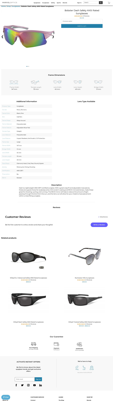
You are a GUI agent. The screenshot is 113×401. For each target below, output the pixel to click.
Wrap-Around (21, 120)
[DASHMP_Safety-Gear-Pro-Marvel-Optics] (30, 36)
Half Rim (19, 117)
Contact (33, 400)
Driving (26, 167)
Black (18, 113)
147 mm (19, 145)
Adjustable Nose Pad (23, 127)
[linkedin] (40, 385)
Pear (32, 163)
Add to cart (81, 26)
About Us (5, 400)
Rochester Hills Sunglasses (84, 278)
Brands (89, 400)
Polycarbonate (21, 124)
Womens (23, 110)
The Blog (61, 400)
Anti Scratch (31, 138)
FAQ (77, 369)
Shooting (32, 167)
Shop (9, 6)
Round (36, 163)
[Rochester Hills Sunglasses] (84, 247)
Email (92, 369)
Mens (18, 110)
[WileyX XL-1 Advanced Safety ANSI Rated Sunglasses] (28, 245)
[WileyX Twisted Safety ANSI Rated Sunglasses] (84, 288)
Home (3, 6)
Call (84, 369)
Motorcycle (20, 167)
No (18, 174)
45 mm (19, 152)
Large (18, 142)
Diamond (20, 163)
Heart (25, 163)
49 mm (19, 160)
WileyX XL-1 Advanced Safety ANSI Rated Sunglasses (28, 278)
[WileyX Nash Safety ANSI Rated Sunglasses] (28, 288)
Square (41, 163)
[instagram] (28, 385)
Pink (22, 113)
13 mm (19, 149)
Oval (28, 163)
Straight (19, 131)
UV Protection (40, 138)
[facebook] (16, 385)
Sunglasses (16, 6)
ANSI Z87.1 (20, 170)
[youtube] (34, 385)
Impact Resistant (22, 138)
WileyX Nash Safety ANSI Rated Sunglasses (28, 322)
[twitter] (22, 385)
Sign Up (38, 379)
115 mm (19, 156)
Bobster (19, 178)
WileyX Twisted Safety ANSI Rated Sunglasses (84, 322)
